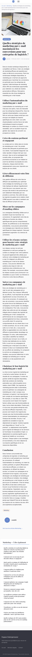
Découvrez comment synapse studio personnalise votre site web (14, 590)
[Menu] (18, 1)
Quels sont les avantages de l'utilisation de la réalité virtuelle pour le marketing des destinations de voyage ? (16, 564)
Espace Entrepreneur (10, 637)
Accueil (3, 5)
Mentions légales (12, 647)
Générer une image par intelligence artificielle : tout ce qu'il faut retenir (14, 613)
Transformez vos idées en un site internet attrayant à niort (15, 608)
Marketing (9, 5)
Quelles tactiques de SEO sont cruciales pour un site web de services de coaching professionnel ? (15, 619)
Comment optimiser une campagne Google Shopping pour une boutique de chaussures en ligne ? (16, 583)
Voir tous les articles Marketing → (13, 528)
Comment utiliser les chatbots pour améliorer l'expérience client (14, 570)
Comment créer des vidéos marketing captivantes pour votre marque (14, 602)
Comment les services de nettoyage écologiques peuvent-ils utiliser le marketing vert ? (14, 576)
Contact (21, 647)
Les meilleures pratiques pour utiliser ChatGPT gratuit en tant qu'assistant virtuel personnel (15, 596)
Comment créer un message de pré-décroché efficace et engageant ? (14, 557)
